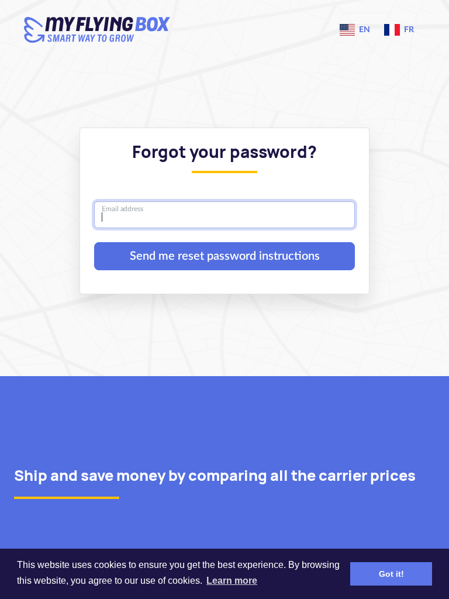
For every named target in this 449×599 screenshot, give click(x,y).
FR (408, 30)
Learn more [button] (231, 581)
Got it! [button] (391, 574)
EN (363, 30)
